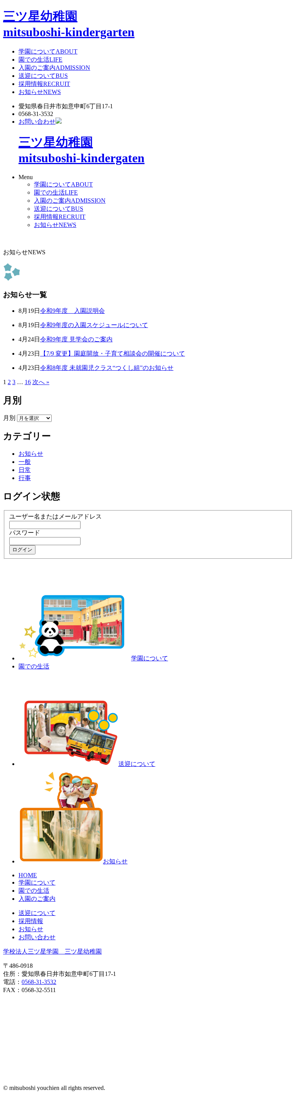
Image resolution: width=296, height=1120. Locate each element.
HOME (27, 875)
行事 (24, 478)
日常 (24, 470)
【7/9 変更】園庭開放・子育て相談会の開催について (112, 353)
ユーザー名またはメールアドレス (55, 516)
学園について (47, 51)
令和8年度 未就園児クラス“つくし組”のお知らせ (106, 367)
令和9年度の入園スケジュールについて (94, 325)
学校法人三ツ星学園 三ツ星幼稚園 (52, 951)
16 (28, 382)
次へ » (40, 382)
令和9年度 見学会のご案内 (76, 339)
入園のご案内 (54, 67)
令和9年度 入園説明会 (72, 310)
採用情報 (44, 84)
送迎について (43, 75)
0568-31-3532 (39, 982)
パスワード (24, 532)
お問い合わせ (37, 121)
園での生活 (40, 59)
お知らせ (39, 92)
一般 (24, 461)
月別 (9, 418)
